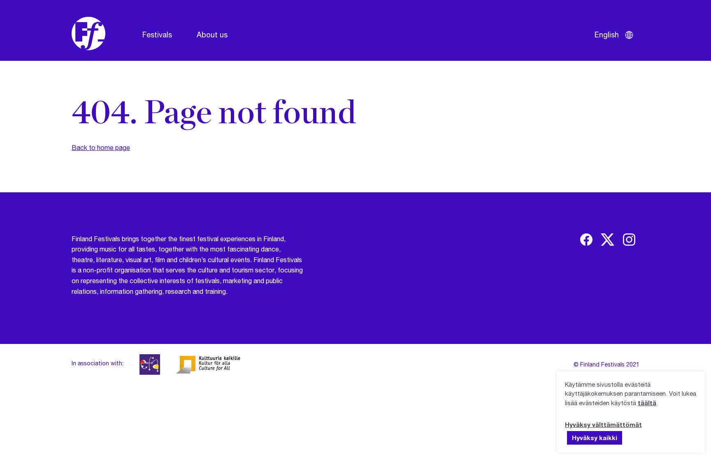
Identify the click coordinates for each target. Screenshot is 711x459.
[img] (586, 239)
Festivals (157, 34)
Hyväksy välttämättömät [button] (603, 424)
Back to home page (101, 147)
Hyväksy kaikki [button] (594, 437)
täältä (647, 402)
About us (212, 34)
